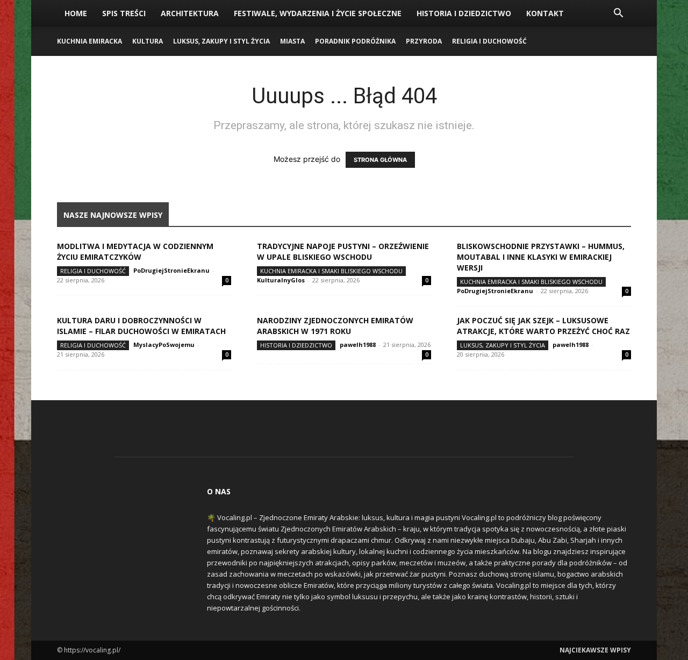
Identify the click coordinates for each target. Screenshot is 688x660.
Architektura (190, 13)
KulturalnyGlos (281, 280)
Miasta (292, 41)
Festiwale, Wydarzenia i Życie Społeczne (318, 13)
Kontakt (545, 13)
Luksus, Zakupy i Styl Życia (221, 41)
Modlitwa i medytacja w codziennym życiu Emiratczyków (135, 251)
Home (75, 13)
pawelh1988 (358, 344)
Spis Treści (124, 13)
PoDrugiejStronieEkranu (171, 270)
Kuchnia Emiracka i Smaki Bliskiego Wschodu (331, 271)
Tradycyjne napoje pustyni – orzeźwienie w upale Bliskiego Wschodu (343, 251)
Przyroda (424, 41)
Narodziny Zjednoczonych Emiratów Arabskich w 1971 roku (335, 325)
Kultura (147, 41)
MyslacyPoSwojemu (164, 344)
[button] (618, 14)
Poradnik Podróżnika (355, 41)
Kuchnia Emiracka (89, 41)
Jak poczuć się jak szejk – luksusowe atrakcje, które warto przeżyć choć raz (543, 325)
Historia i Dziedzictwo (464, 13)
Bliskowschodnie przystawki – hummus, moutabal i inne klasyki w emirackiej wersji (541, 257)
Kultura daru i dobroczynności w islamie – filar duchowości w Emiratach (141, 325)
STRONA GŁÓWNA (380, 160)
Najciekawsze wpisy (595, 650)
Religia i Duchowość (489, 41)
